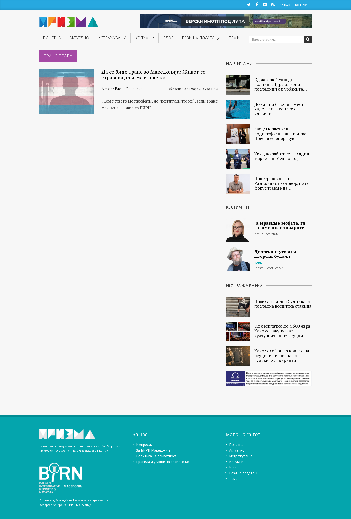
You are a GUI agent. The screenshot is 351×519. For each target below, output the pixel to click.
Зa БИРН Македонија (153, 450)
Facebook (256, 4)
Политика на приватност (156, 456)
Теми (234, 38)
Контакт (301, 5)
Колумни (145, 38)
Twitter (248, 4)
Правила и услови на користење (162, 461)
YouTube (264, 4)
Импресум (144, 444)
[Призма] (69, 20)
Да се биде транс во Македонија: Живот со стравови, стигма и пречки (153, 74)
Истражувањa (112, 38)
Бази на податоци (201, 38)
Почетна (52, 38)
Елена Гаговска (129, 88)
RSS (273, 4)
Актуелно (79, 38)
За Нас (285, 5)
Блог (168, 38)
